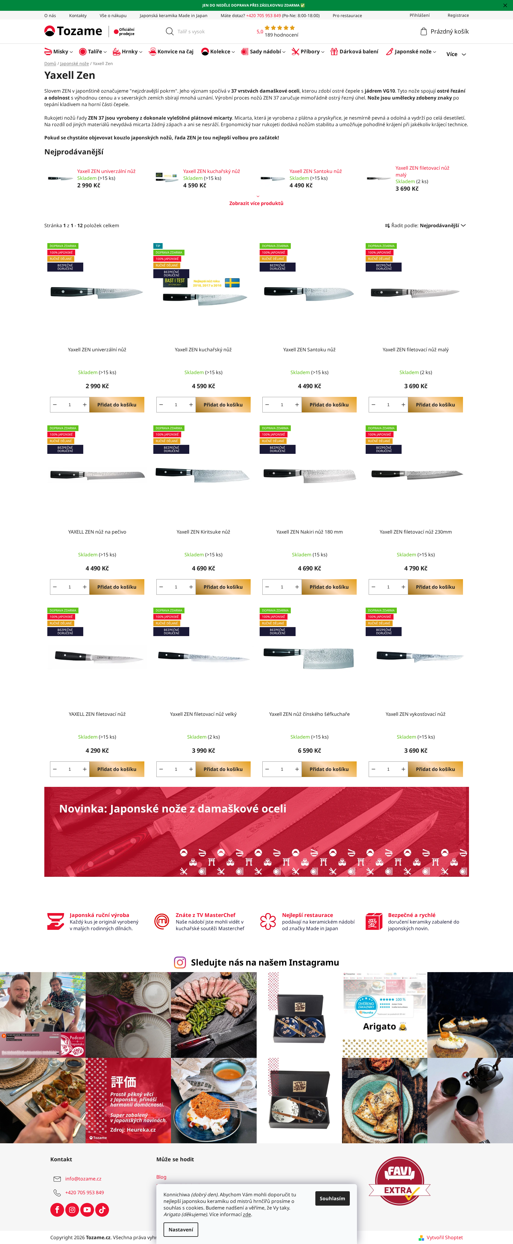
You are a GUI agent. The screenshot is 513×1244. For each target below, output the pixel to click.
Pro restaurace (347, 15)
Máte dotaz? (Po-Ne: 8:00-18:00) (270, 15)
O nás (50, 15)
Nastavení (181, 1229)
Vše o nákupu (113, 15)
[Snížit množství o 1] (54, 404)
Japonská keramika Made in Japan (174, 15)
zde (247, 1214)
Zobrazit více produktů (256, 203)
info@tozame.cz (83, 1178)
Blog (161, 1177)
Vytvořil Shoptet (445, 1237)
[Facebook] (57, 1210)
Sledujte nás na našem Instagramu (265, 962)
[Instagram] (72, 1210)
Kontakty (78, 15)
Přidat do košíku (117, 404)
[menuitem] (61, 51)
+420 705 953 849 (84, 1192)
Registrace (458, 15)
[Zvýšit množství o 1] (84, 404)
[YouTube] (87, 1210)
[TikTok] (102, 1210)
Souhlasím (332, 1198)
